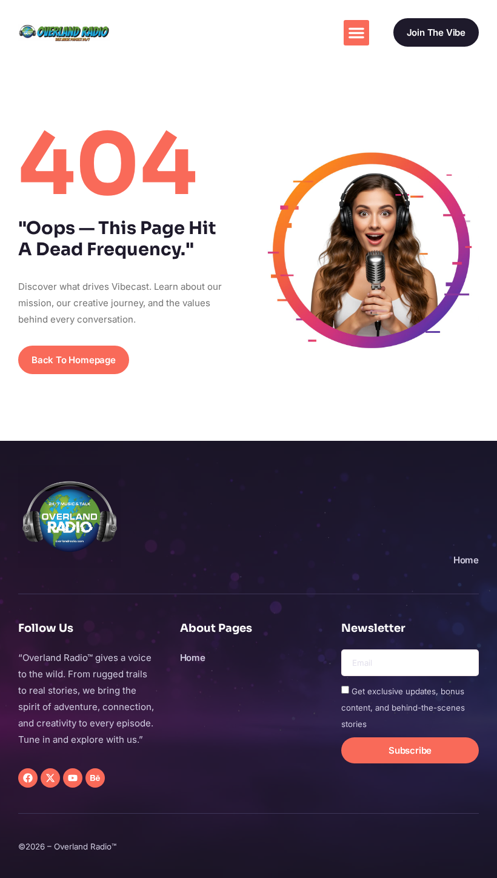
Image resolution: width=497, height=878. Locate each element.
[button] (356, 32)
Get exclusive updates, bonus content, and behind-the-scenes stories (403, 707)
